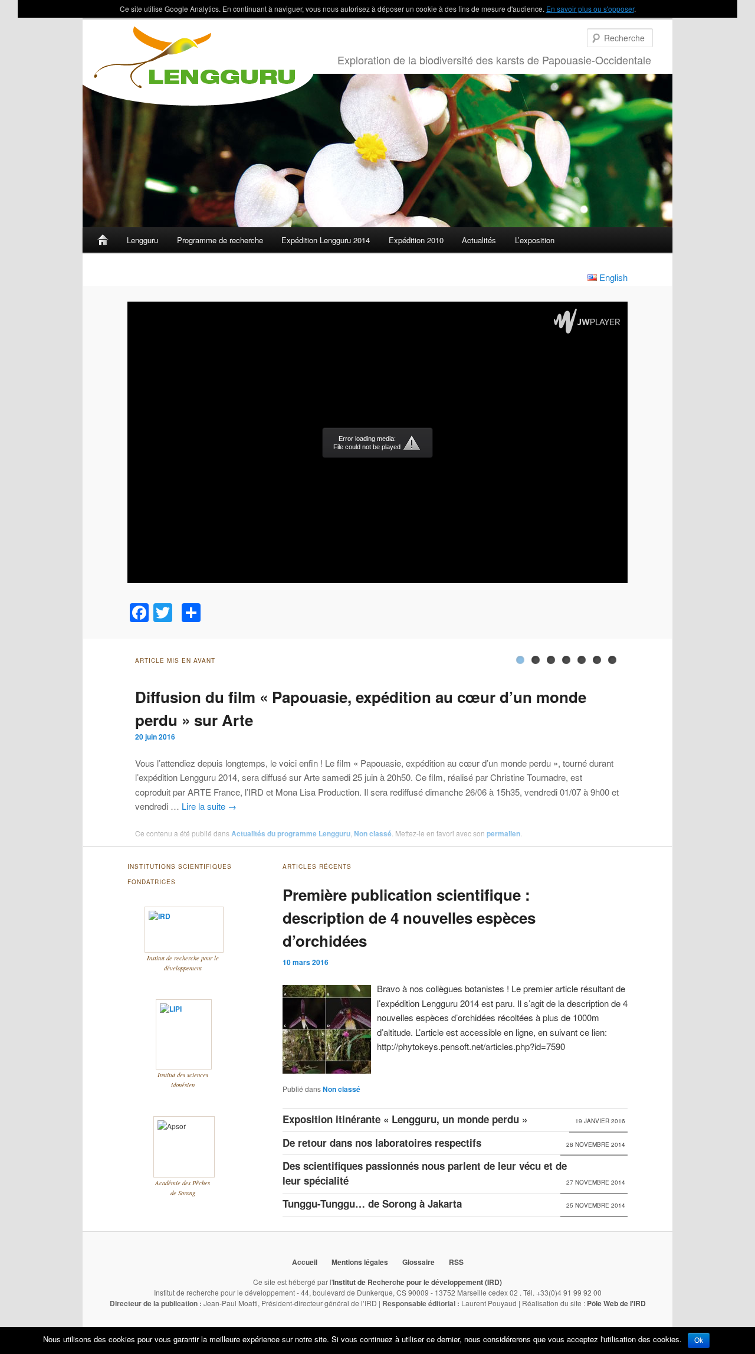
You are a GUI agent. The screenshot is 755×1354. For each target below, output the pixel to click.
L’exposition (534, 240)
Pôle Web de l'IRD (616, 1303)
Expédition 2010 (416, 240)
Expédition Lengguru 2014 (325, 240)
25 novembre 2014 (595, 1205)
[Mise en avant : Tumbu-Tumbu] (535, 660)
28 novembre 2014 (595, 1144)
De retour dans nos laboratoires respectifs (382, 1143)
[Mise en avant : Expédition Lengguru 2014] (612, 660)
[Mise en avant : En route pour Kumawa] (581, 660)
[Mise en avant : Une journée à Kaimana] (597, 660)
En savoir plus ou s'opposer (590, 9)
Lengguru (142, 240)
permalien (503, 833)
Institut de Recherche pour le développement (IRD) (417, 1282)
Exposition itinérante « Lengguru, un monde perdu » (405, 1119)
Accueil (102, 240)
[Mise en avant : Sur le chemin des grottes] (566, 660)
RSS (456, 1262)
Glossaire (418, 1262)
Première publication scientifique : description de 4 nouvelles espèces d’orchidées (409, 917)
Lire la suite (209, 806)
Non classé (373, 833)
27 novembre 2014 (595, 1182)
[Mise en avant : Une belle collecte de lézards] (551, 660)
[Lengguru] (198, 66)
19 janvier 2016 (600, 1121)
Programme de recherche (220, 240)
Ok (698, 1340)
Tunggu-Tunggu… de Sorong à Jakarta (372, 1203)
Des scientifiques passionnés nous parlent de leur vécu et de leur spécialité (425, 1173)
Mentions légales (359, 1262)
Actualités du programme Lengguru (290, 833)
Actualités (479, 240)
